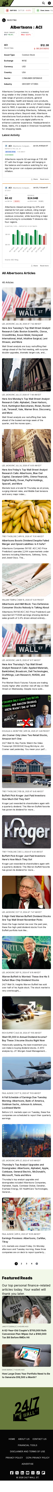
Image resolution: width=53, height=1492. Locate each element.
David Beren (7, 1370)
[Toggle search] (43, 3)
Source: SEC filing (11, 260)
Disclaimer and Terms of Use (27, 1451)
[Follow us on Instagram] (32, 1472)
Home (12, 1439)
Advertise (27, 1464)
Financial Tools (27, 1445)
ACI (10, 146)
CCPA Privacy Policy (38, 1457)
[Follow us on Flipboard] (43, 1472)
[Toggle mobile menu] (49, 3)
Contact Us (39, 1439)
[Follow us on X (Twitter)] (17, 1472)
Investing (12, 20)
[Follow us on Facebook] (11, 1472)
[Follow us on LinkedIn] (22, 1472)
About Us (23, 1439)
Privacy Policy (14, 1457)
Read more (44, 179)
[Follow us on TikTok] (38, 1472)
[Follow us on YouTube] (27, 1472)
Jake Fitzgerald (9, 1327)
